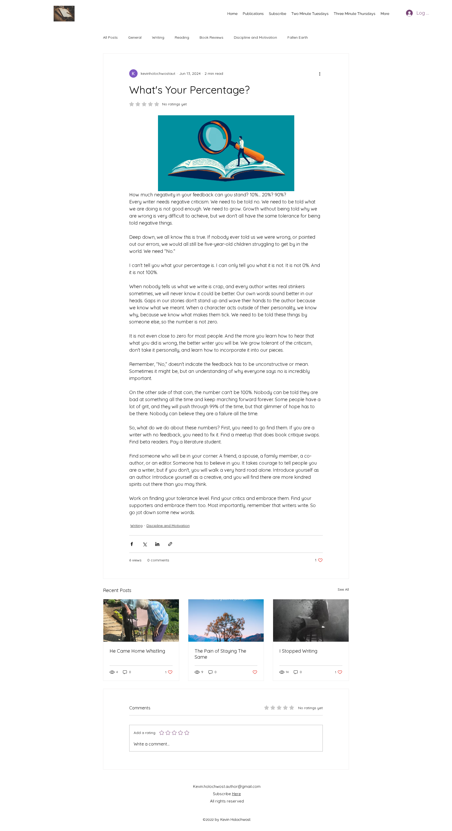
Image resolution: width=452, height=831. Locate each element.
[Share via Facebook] (131, 544)
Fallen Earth (297, 37)
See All (343, 589)
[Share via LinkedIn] (157, 544)
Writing (158, 37)
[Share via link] (170, 544)
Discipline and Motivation (255, 37)
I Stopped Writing (298, 651)
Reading (182, 37)
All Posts (110, 37)
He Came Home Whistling (137, 651)
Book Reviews (211, 37)
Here (236, 793)
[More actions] (320, 73)
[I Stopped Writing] (311, 620)
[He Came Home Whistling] (141, 620)
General (135, 37)
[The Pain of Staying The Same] (226, 620)
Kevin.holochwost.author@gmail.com (227, 786)
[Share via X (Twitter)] (144, 544)
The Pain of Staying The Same (220, 654)
